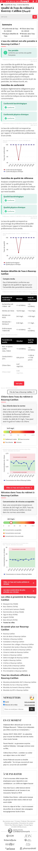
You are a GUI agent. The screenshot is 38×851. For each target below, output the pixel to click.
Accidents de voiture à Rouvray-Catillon (17, 650)
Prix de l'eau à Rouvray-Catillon (21, 392)
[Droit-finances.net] (28, 840)
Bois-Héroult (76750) (10, 620)
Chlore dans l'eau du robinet (27, 30)
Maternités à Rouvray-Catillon (13, 668)
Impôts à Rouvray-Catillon (12, 660)
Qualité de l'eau (10, 5)
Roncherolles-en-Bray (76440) (13, 612)
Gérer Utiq (8, 825)
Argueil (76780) (8, 617)
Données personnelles (11, 823)
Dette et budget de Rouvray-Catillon (15, 658)
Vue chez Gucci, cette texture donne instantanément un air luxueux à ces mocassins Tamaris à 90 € (16, 790)
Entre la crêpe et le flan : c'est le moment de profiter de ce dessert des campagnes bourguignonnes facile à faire (18, 809)
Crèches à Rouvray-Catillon (12, 663)
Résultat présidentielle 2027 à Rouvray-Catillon (19, 682)
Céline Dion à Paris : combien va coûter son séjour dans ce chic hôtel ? (17, 754)
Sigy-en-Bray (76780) (10, 615)
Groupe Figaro (28, 825)
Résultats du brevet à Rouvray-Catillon (16, 687)
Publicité (23, 821)
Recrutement (31, 821)
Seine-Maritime (23, 5)
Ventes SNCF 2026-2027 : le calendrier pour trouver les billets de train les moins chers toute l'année (18, 736)
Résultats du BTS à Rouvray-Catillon (15, 690)
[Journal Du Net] (28, 836)
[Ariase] (10, 848)
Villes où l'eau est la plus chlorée (18, 488)
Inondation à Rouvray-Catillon (13, 642)
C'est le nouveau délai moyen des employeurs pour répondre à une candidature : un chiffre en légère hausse (18, 781)
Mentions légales (18, 825)
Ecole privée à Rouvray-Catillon (14, 666)
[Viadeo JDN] (28, 844)
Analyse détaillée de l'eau (11, 35)
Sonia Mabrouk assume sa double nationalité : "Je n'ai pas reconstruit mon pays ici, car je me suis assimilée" (18, 762)
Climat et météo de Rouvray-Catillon (16, 652)
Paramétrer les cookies (26, 823)
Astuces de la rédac (11, 705)
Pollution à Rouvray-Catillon (13, 639)
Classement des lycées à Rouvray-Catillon (17, 647)
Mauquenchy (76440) (10, 604)
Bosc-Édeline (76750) (10, 607)
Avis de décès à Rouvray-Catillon (14, 636)
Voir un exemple (29, 702)
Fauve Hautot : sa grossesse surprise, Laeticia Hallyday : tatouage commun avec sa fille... (18, 746)
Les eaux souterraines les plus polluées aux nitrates (14, 591)
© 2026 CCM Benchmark (19, 827)
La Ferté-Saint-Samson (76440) (13, 609)
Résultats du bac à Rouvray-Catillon (15, 685)
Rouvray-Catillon (9, 634)
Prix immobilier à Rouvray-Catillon (15, 671)
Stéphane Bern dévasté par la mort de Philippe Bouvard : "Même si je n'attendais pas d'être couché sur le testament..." (18, 727)
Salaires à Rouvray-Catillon (12, 655)
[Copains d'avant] (10, 844)
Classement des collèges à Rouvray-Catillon (18, 644)
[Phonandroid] (28, 848)
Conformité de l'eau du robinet (11, 30)
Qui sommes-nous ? (8, 821)
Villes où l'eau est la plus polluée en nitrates (16, 583)
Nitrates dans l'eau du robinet (28, 35)
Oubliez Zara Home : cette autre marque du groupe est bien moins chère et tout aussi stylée (18, 799)
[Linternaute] (10, 840)
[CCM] (10, 836)
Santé (7, 702)
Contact (18, 821)
